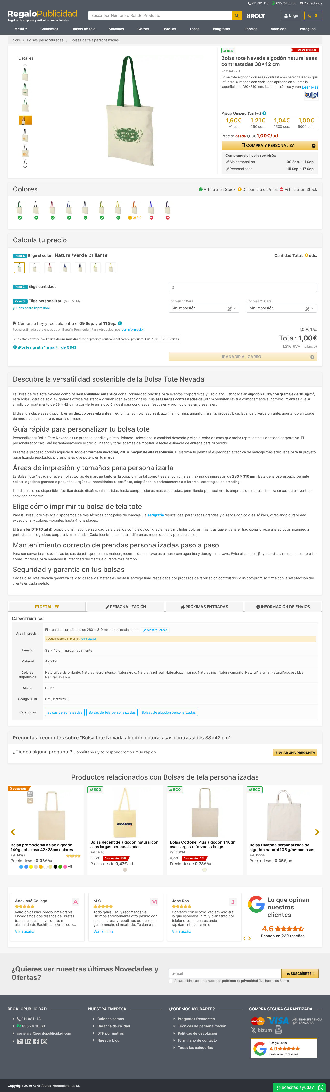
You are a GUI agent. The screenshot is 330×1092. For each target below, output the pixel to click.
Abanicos (278, 29)
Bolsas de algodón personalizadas (169, 712)
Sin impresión (183, 308)
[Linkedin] (28, 1041)
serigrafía (155, 515)
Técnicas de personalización (202, 1026)
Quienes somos (110, 1019)
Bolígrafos (221, 29)
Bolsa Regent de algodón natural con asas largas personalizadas (124, 844)
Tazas (194, 29)
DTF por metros (110, 1033)
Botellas (169, 29)
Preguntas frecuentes (196, 1019)
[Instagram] (44, 1041)
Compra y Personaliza (270, 145)
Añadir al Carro (243, 356)
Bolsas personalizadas (64, 712)
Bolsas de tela (83, 29)
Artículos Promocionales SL (58, 1086)
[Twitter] (20, 1041)
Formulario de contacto (197, 1040)
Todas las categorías (195, 1047)
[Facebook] (36, 1041)
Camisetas (49, 29)
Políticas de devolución (197, 1033)
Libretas (250, 29)
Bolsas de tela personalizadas (112, 712)
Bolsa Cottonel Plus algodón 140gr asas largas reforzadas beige (202, 844)
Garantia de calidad (113, 1026)
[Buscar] (237, 15)
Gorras (143, 29)
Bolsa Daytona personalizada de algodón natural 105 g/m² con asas (282, 847)
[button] (264, 113)
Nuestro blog (108, 1040)
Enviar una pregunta (295, 753)
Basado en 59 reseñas (283, 1054)
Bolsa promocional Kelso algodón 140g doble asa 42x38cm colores (42, 847)
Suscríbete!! (302, 973)
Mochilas (116, 29)
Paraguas (308, 29)
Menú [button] (19, 29)
